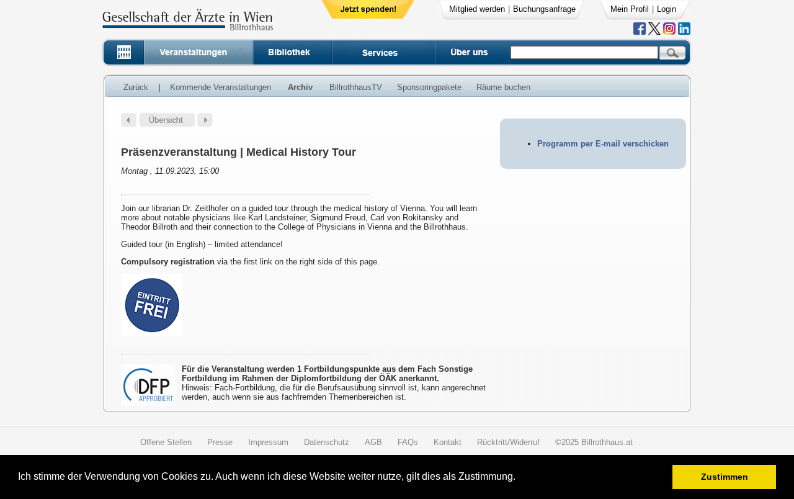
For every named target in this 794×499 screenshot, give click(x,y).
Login (666, 9)
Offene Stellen (166, 442)
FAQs (408, 442)
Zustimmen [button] (724, 477)
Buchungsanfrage (544, 9)
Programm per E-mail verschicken (603, 143)
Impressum (268, 442)
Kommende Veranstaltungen (220, 87)
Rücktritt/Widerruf (508, 442)
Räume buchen (503, 87)
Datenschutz (326, 442)
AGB (373, 442)
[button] (519, 478)
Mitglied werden (477, 9)
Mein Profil (629, 9)
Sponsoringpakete (429, 87)
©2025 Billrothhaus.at (594, 442)
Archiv (300, 87)
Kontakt (448, 442)
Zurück (135, 87)
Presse (220, 442)
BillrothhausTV (355, 87)
